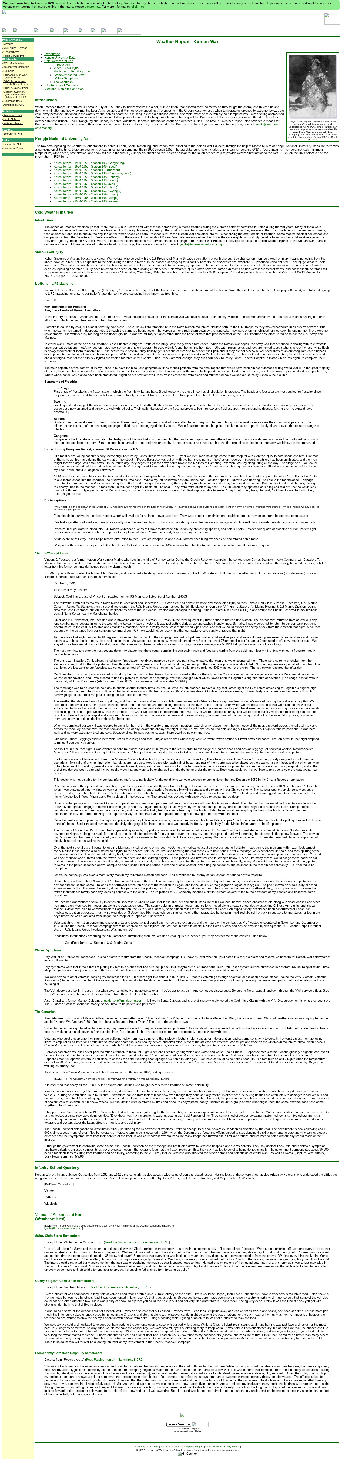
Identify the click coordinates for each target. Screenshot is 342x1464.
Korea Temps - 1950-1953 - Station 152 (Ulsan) (85, 187)
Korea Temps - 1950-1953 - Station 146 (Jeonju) (86, 184)
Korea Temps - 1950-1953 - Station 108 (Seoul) (85, 166)
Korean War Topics (182, 1446)
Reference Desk (12, 100)
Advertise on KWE (13, 104)
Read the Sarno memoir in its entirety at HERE (136, 1242)
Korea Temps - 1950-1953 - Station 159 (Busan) (86, 194)
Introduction (52, 54)
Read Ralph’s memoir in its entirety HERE (114, 1359)
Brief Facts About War (15, 87)
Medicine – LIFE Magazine (72, 71)
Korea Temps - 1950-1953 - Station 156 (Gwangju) (87, 191)
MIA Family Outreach (15, 47)
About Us (165, 1446)
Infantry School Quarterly (61, 85)
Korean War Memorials (16, 67)
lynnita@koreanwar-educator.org (200, 244)
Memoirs (8, 44)
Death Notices (11, 119)
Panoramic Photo (13, 148)
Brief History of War (14, 81)
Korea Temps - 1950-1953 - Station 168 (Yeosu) (86, 201)
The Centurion (63, 82)
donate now (92, 6)
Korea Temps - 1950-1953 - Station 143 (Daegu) (86, 180)
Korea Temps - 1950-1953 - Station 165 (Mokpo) (86, 198)
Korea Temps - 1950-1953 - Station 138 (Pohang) (87, 177)
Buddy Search (231, 1446)
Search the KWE (12, 133)
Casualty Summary (14, 91)
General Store (11, 51)
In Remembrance (13, 123)
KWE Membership (13, 63)
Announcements (12, 115)
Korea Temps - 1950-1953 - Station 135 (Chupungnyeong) (92, 173)
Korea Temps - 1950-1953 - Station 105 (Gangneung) (89, 163)
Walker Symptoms (66, 78)
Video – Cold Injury (66, 68)
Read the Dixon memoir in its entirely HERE (119, 1287)
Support (199, 1446)
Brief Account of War (15, 74)
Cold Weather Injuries (58, 61)
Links (208, 1446)
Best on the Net (12, 144)
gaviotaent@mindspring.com (123, 1000)
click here (137, 6)
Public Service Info (13, 55)
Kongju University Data (59, 57)
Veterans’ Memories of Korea (64, 89)
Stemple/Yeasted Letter (69, 75)
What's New (152, 1446)
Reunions (8, 70)
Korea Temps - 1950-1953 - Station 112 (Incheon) (87, 170)
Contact (139, 1446)
